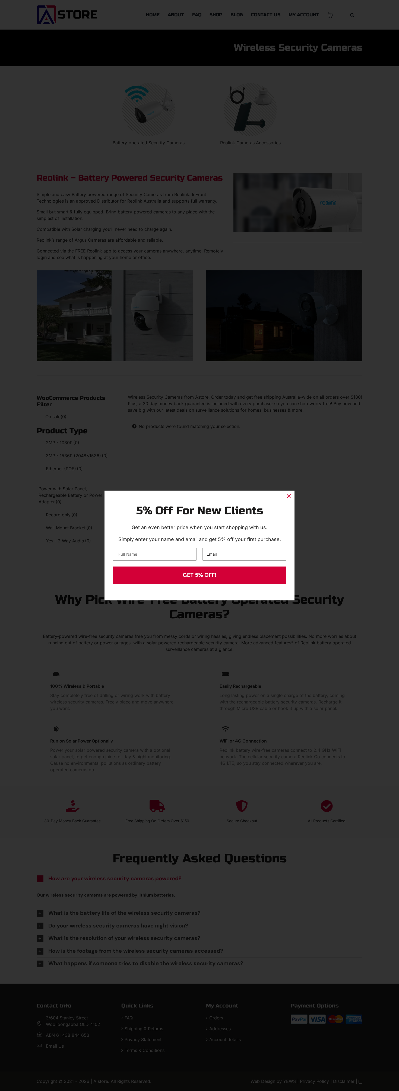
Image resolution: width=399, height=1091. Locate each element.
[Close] (288, 496)
